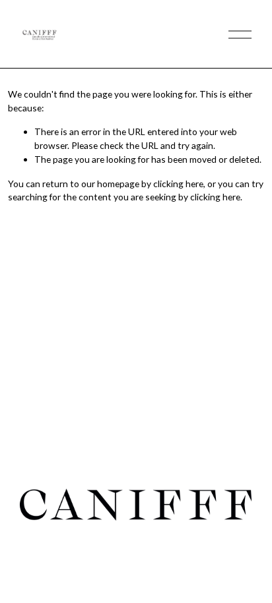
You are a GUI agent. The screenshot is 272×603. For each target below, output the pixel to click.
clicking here (178, 183)
